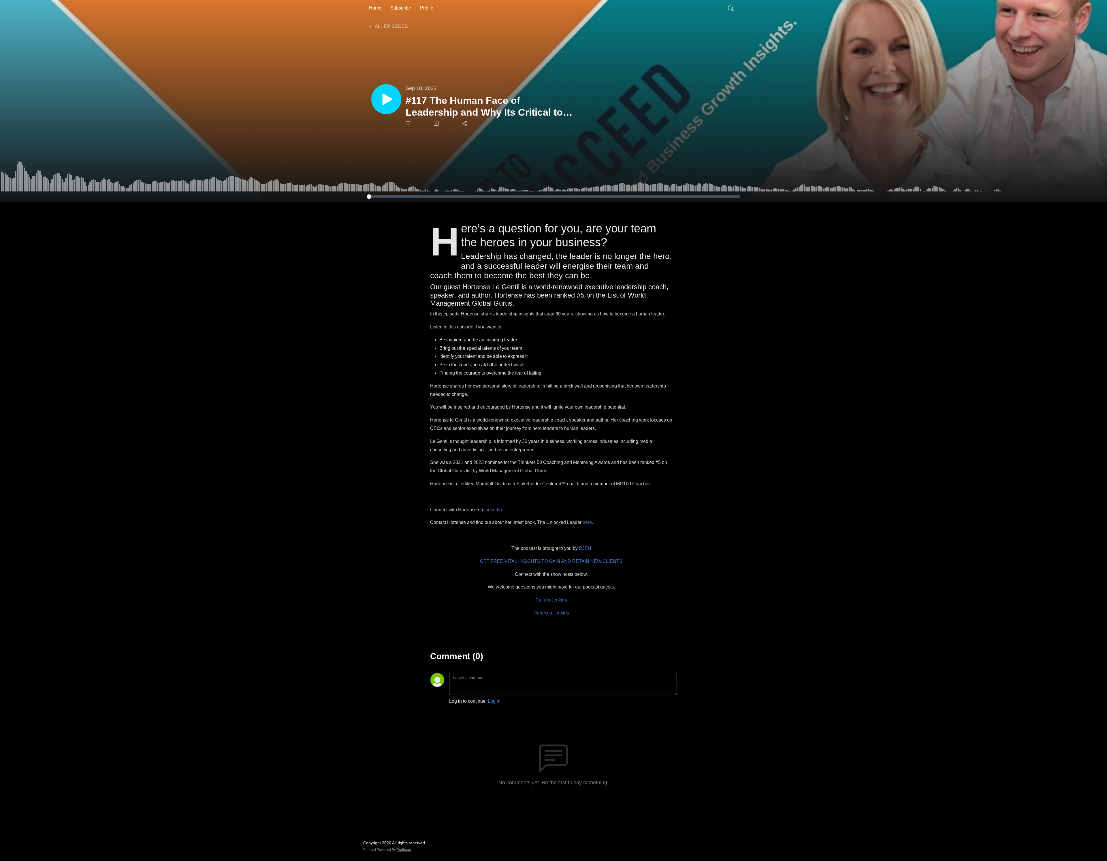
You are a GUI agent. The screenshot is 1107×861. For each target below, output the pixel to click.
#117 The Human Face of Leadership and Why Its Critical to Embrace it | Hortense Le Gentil (484, 106)
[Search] (731, 8)
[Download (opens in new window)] (436, 123)
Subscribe (400, 7)
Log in (494, 701)
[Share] (465, 123)
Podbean (404, 850)
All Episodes (391, 26)
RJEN (585, 548)
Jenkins (561, 612)
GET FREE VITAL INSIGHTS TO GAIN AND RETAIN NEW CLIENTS (551, 561)
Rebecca (543, 612)
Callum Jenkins (551, 599)
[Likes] (408, 123)
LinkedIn (493, 509)
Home (375, 7)
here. (588, 522)
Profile (426, 7)
